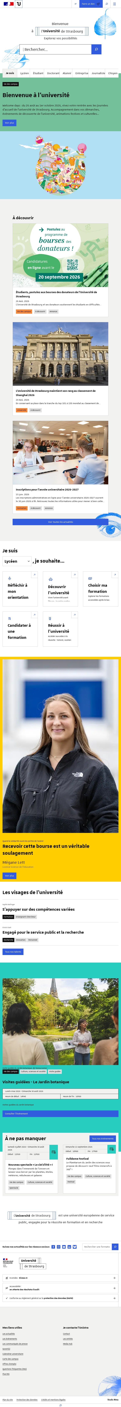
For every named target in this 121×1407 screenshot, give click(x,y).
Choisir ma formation (97, 588)
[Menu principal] (114, 4)
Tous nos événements (102, 1138)
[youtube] (63, 1246)
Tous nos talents (13, 951)
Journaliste (98, 73)
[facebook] (53, 1246)
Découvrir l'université (58, 589)
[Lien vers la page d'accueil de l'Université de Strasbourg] (18, 4)
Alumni (67, 73)
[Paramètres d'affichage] (75, 4)
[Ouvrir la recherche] (107, 4)
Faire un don (88, 3)
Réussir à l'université (58, 628)
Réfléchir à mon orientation (18, 591)
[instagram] (58, 1246)
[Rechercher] (115, 1247)
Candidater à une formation (19, 631)
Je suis (10, 551)
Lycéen (24, 73)
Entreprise (81, 73)
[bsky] (74, 1246)
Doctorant (53, 73)
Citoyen (113, 73)
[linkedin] (69, 1246)
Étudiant (38, 73)
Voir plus (9, 122)
